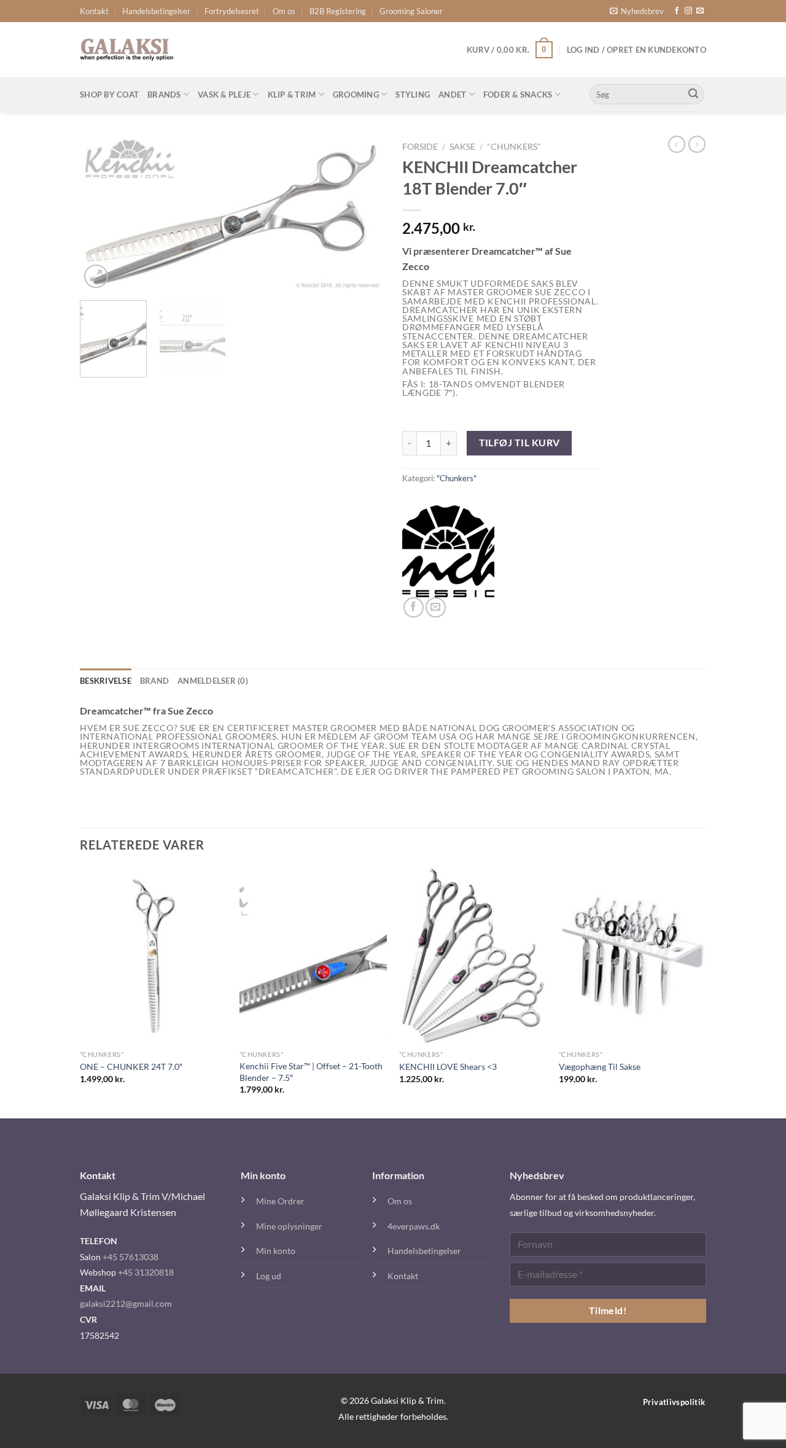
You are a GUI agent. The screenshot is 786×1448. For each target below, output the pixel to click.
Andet (452, 94)
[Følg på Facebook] (676, 11)
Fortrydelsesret (231, 11)
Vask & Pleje (224, 94)
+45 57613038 (130, 1257)
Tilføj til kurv (519, 442)
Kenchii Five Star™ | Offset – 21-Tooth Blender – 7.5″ (311, 1072)
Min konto (275, 1250)
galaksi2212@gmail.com (126, 1303)
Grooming (356, 94)
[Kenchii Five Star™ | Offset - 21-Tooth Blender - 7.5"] (313, 955)
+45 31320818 (146, 1272)
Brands (164, 94)
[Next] (362, 213)
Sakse (462, 147)
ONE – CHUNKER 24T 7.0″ (131, 1066)
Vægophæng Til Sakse (599, 1066)
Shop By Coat (109, 94)
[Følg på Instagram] (688, 11)
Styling (412, 94)
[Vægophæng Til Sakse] (632, 955)
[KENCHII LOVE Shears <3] (473, 955)
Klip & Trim (292, 94)
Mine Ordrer (280, 1201)
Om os (284, 11)
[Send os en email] (700, 11)
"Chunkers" (514, 147)
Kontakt (94, 11)
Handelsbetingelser (156, 11)
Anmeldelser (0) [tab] (212, 681)
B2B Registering (337, 11)
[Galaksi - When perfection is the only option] (127, 50)
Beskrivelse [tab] (105, 681)
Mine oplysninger (289, 1226)
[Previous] (101, 213)
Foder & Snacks (518, 94)
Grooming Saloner (411, 11)
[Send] (693, 94)
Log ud (268, 1276)
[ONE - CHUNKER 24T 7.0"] (153, 955)
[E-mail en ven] (436, 607)
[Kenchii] (448, 551)
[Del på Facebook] (413, 607)
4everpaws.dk (413, 1226)
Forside (420, 147)
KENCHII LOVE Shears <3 (448, 1066)
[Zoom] (96, 276)
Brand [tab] (154, 681)
